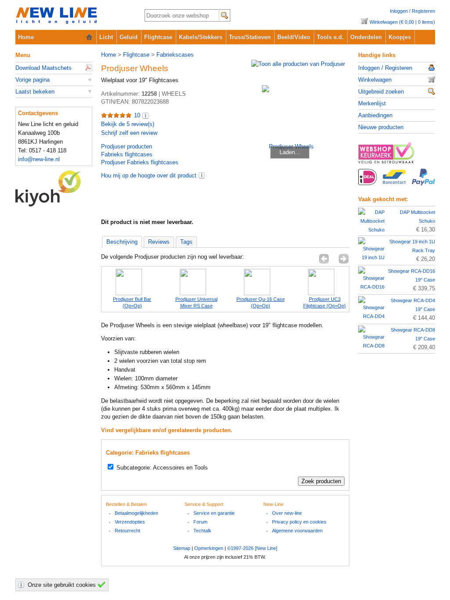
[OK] (103, 585)
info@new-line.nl (39, 159)
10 (137, 115)
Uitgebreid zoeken (381, 91)
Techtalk (202, 530)
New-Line (72, 16)
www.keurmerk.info (396, 155)
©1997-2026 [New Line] (252, 548)
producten (126, 146)
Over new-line (287, 513)
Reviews (159, 242)
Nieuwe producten (380, 127)
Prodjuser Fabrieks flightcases (139, 162)
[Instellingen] (22, 585)
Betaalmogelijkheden (136, 513)
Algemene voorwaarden (297, 530)
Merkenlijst (372, 103)
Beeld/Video (293, 37)
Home (26, 37)
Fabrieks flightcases (126, 154)
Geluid (129, 37)
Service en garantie (214, 513)
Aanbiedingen (375, 115)
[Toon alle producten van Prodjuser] (298, 64)
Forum (200, 521)
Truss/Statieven (250, 37)
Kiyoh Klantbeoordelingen (53, 188)
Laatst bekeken (34, 91)
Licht (106, 37)
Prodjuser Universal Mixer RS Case (196, 302)
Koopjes (399, 37)
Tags (186, 242)
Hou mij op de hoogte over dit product (148, 175)
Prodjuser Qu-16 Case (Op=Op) (260, 302)
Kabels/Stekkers (200, 37)
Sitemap (181, 548)
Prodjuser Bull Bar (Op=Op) (132, 302)
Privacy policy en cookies (299, 521)
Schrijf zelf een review (129, 133)
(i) (201, 175)
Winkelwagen (375, 79)
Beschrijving (122, 242)
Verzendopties (130, 521)
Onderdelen (366, 37)
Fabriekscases (175, 54)
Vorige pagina (32, 79)
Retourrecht (127, 530)
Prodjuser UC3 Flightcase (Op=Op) (324, 302)
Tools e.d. (330, 37)
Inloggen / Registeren (412, 11)
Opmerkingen (208, 548)
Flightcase (158, 37)
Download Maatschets (43, 68)
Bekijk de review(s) (127, 124)
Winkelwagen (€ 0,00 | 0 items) (402, 22)
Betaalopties (396, 182)
